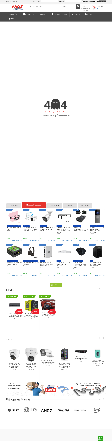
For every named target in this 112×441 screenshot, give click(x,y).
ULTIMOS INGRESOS (60, 14)
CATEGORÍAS (13, 14)
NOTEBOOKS (29, 14)
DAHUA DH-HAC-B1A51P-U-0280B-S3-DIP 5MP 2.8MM (47, 229)
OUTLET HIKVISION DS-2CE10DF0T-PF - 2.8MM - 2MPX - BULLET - (31, 362)
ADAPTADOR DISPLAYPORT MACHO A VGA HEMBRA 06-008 (81, 229)
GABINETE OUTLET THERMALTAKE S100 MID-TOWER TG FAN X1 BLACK (97, 365)
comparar (86, 10)
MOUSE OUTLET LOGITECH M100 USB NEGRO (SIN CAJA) (81, 361)
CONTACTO (90, 14)
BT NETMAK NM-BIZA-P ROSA (14, 228)
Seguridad (70, 205)
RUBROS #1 (43, 14)
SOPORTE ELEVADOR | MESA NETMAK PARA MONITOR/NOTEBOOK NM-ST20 (63, 230)
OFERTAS (76, 14)
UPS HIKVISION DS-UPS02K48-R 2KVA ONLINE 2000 (96, 264)
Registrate (15, 1)
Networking (85, 205)
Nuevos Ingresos (33, 205)
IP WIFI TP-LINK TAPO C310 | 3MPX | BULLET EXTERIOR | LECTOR (30, 229)
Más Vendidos (54, 205)
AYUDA (12, 19)
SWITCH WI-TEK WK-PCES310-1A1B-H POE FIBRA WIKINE (46, 264)
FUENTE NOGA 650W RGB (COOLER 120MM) (14, 263)
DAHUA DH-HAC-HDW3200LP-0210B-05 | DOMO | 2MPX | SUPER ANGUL (81, 265)
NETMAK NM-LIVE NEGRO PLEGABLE (31, 263)
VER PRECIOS (17, 240)
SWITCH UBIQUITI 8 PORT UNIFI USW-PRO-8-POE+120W (64, 264)
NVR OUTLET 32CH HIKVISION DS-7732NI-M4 (64, 358)
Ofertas (57, 285)
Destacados (14, 205)
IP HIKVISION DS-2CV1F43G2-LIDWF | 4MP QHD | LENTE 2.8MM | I (14, 365)
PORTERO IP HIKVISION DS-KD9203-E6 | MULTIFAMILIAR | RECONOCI (97, 230)
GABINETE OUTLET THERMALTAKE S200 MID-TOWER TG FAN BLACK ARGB (48, 365)
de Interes (86, 8)
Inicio (7, 1)
